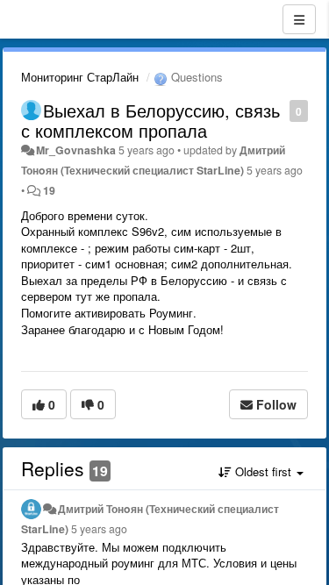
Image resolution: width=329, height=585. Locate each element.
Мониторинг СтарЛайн (80, 76)
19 (49, 190)
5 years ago (99, 529)
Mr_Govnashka (76, 150)
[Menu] (299, 19)
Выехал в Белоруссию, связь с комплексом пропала (150, 120)
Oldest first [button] (263, 471)
